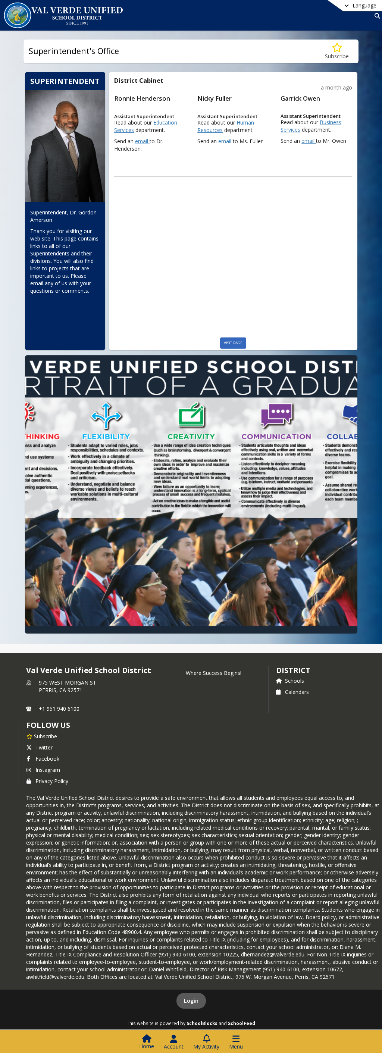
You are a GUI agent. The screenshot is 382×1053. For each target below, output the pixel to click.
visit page (233, 342)
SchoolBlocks (202, 1023)
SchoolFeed (241, 1023)
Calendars (297, 691)
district (293, 670)
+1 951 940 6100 (59, 708)
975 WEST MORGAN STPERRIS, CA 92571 (67, 686)
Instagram (47, 769)
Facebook (47, 758)
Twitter (44, 747)
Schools (294, 680)
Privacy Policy (51, 781)
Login (191, 1000)
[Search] (376, 15)
